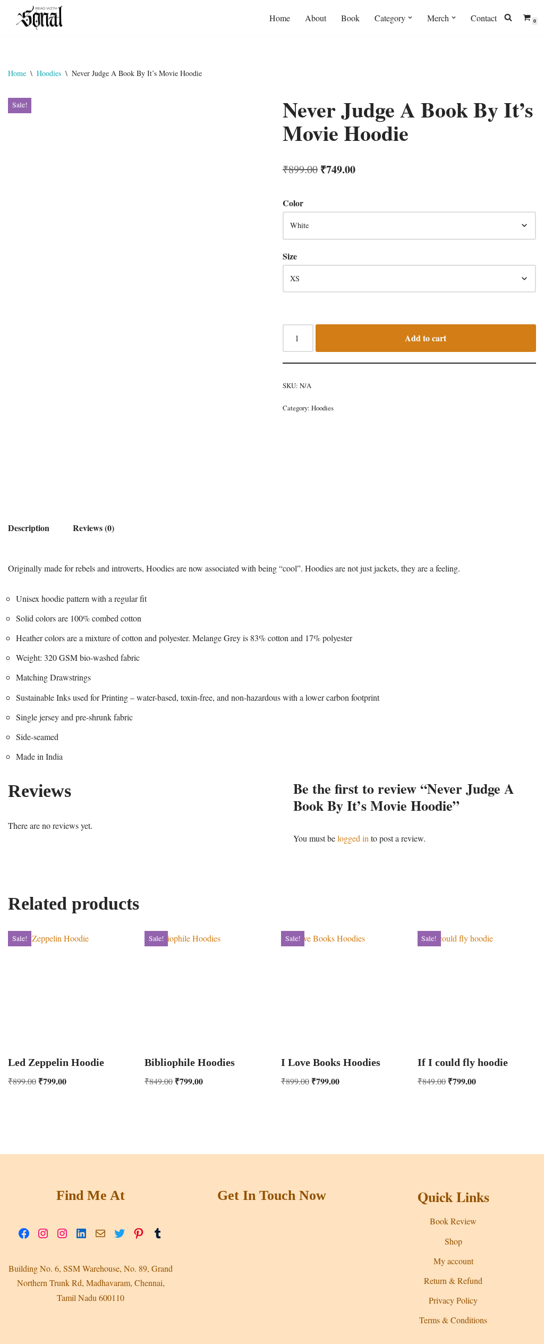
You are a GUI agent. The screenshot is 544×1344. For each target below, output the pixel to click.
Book (350, 17)
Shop (453, 1241)
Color (293, 203)
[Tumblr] (157, 1233)
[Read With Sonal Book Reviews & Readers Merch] (40, 17)
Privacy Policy (453, 1300)
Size (290, 256)
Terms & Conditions (453, 1319)
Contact (484, 17)
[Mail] (100, 1233)
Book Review (453, 1221)
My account (453, 1260)
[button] (410, 17)
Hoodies (49, 73)
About (315, 17)
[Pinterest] (138, 1233)
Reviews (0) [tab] (93, 528)
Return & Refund (453, 1280)
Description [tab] (28, 528)
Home (279, 17)
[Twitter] (119, 1233)
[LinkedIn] (81, 1233)
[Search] (508, 17)
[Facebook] (24, 1233)
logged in (353, 838)
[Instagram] (43, 1233)
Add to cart (425, 338)
